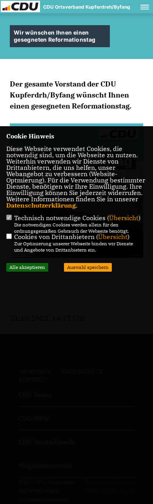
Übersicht (123, 218)
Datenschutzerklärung (41, 205)
